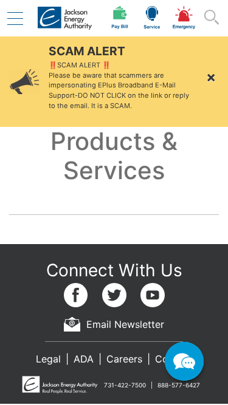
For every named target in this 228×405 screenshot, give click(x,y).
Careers (124, 359)
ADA (84, 359)
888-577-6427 (178, 385)
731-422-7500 (125, 385)
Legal (48, 359)
